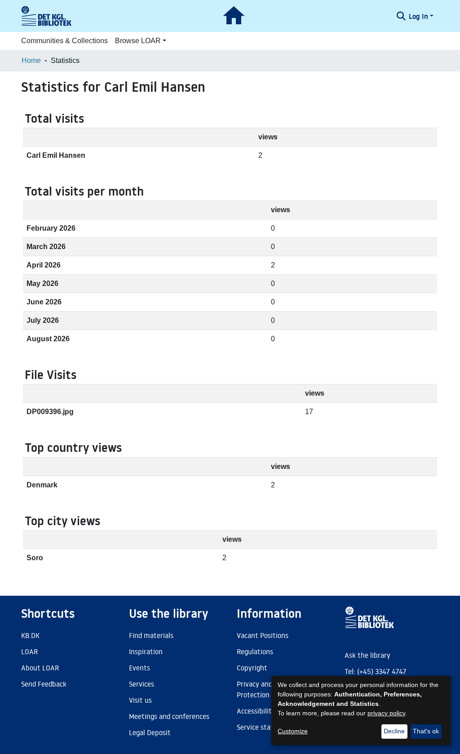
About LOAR (40, 667)
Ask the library (367, 655)
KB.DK (30, 635)
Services (141, 683)
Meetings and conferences (169, 716)
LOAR (29, 651)
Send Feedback (43, 683)
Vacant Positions (262, 635)
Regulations (255, 651)
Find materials (151, 635)
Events (139, 667)
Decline (394, 731)
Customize (293, 731)
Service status (259, 727)
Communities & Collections (64, 41)
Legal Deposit (150, 732)
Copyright (252, 667)
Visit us (140, 700)
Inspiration (146, 651)
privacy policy (386, 713)
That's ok (426, 731)
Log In (418, 16)
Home (31, 60)
